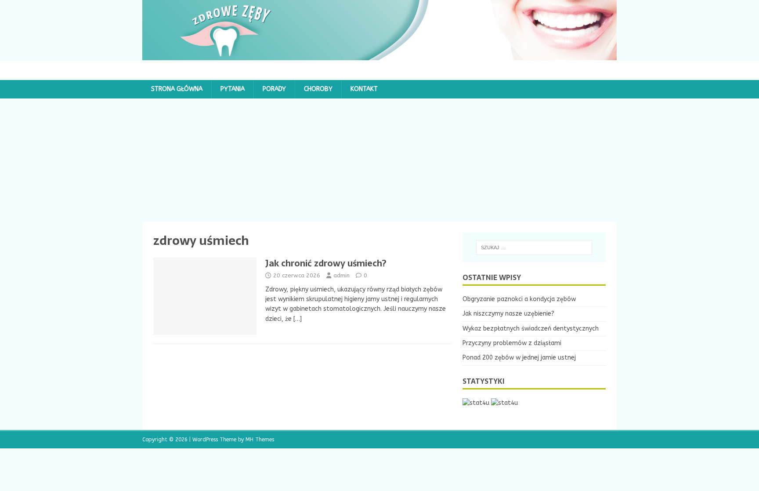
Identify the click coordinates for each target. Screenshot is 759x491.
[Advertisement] (379, 160)
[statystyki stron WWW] (476, 403)
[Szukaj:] (534, 247)
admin (341, 275)
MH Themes (260, 439)
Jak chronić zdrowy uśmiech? (326, 263)
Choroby (318, 89)
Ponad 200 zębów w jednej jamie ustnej (519, 357)
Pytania (232, 89)
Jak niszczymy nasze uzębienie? (508, 313)
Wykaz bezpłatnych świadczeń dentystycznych (531, 328)
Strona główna (176, 89)
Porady (274, 89)
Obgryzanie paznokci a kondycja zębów (519, 299)
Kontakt (364, 89)
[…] (297, 319)
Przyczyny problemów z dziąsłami (512, 343)
